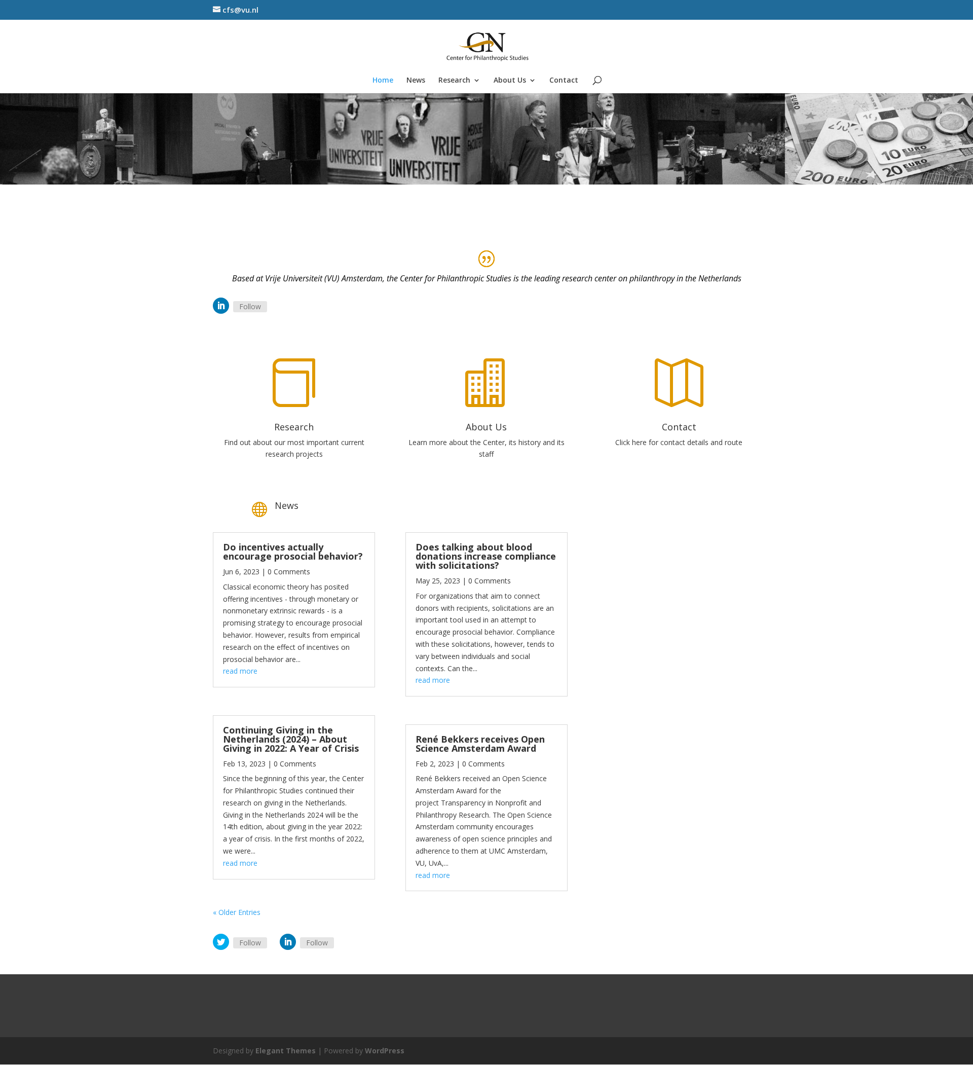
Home (382, 81)
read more (240, 671)
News (415, 81)
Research (454, 81)
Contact (563, 81)
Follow (250, 306)
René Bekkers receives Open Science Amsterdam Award (480, 743)
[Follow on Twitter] (221, 942)
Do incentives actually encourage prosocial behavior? (293, 551)
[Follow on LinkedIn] (221, 306)
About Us (510, 81)
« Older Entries (236, 912)
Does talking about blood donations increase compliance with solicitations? (486, 556)
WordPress (384, 1050)
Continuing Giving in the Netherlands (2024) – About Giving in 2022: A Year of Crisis (291, 739)
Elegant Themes (285, 1050)
